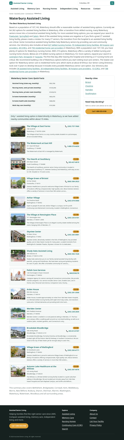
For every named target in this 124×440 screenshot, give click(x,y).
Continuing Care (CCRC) (72, 425)
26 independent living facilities (54, 68)
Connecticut (29, 13)
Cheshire (89, 86)
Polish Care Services (36, 270)
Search (65, 429)
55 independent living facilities (85, 45)
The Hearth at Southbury (38, 159)
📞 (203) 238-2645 (72, 312)
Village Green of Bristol (37, 178)
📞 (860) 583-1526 (72, 254)
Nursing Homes (50, 8)
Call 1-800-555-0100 (99, 111)
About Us (94, 414)
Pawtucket (13, 36)
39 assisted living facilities (28, 68)
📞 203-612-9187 (72, 331)
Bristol (88, 82)
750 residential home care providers (47, 48)
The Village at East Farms (38, 126)
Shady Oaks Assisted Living (39, 251)
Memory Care (33, 8)
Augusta (38, 57)
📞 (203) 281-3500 (72, 292)
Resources (85, 8)
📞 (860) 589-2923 (72, 181)
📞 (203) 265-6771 (72, 350)
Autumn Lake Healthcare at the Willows (41, 367)
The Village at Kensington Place (41, 214)
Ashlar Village (33, 197)
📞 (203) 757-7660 (72, 126)
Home (11, 13)
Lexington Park (16, 57)
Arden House (33, 289)
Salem (36, 36)
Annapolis (28, 57)
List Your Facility (97, 421)
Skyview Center (34, 231)
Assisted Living (17, 8)
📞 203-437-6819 (72, 162)
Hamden (89, 90)
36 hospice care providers (79, 68)
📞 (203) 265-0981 (72, 235)
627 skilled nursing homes (59, 45)
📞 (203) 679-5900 (72, 201)
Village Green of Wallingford (40, 347)
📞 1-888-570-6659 (72, 146)
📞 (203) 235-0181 (72, 218)
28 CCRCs (23, 48)
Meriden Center (34, 308)
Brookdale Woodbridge (37, 328)
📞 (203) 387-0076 (72, 369)
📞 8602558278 (73, 273)
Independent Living (69, 8)
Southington (90, 93)
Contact (96, 8)
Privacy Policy (96, 425)
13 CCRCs (96, 68)
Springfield (24, 36)
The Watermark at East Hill (39, 143)
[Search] (112, 3)
